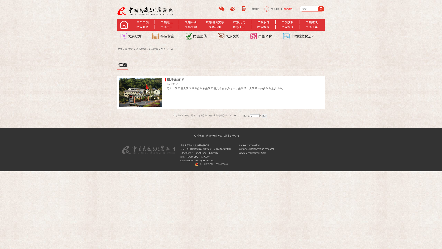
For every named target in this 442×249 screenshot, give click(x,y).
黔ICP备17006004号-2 (249, 145)
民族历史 (239, 22)
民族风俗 (142, 27)
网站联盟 (222, 135)
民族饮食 (288, 22)
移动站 (255, 8)
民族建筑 (312, 22)
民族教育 (263, 27)
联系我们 (199, 135)
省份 (163, 49)
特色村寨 (167, 36)
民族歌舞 (135, 36)
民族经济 (191, 22)
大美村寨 (153, 49)
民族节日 (167, 27)
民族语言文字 (215, 22)
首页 (130, 49)
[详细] (280, 88)
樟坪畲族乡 (175, 79)
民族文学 (191, 27)
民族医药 (200, 36)
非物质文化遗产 (303, 36)
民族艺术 (215, 27)
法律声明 (211, 135)
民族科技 (287, 27)
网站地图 (288, 8)
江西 (171, 49)
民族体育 (265, 36)
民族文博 (232, 36)
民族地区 (167, 22)
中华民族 (143, 22)
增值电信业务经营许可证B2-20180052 (256, 149)
